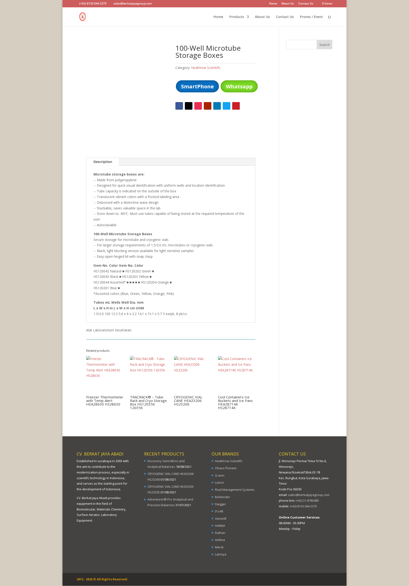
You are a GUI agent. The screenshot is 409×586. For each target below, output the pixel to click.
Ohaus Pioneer (226, 468)
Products (236, 17)
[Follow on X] (188, 106)
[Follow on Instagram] (198, 106)
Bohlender (222, 497)
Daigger (220, 504)
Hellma (220, 540)
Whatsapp (239, 86)
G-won (219, 475)
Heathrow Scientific (206, 67)
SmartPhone (197, 86)
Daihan (220, 533)
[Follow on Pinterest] (236, 106)
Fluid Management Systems (234, 489)
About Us (287, 3)
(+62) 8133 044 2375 (303, 506)
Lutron (219, 482)
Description (102, 161)
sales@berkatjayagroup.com (308, 495)
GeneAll (220, 518)
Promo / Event (311, 17)
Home (273, 3)
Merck (219, 547)
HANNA (220, 525)
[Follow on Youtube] (207, 106)
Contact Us (305, 3)
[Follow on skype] (226, 106)
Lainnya (220, 554)
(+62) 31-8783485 (307, 500)
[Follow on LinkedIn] (217, 106)
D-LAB (219, 511)
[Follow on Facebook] (179, 106)
